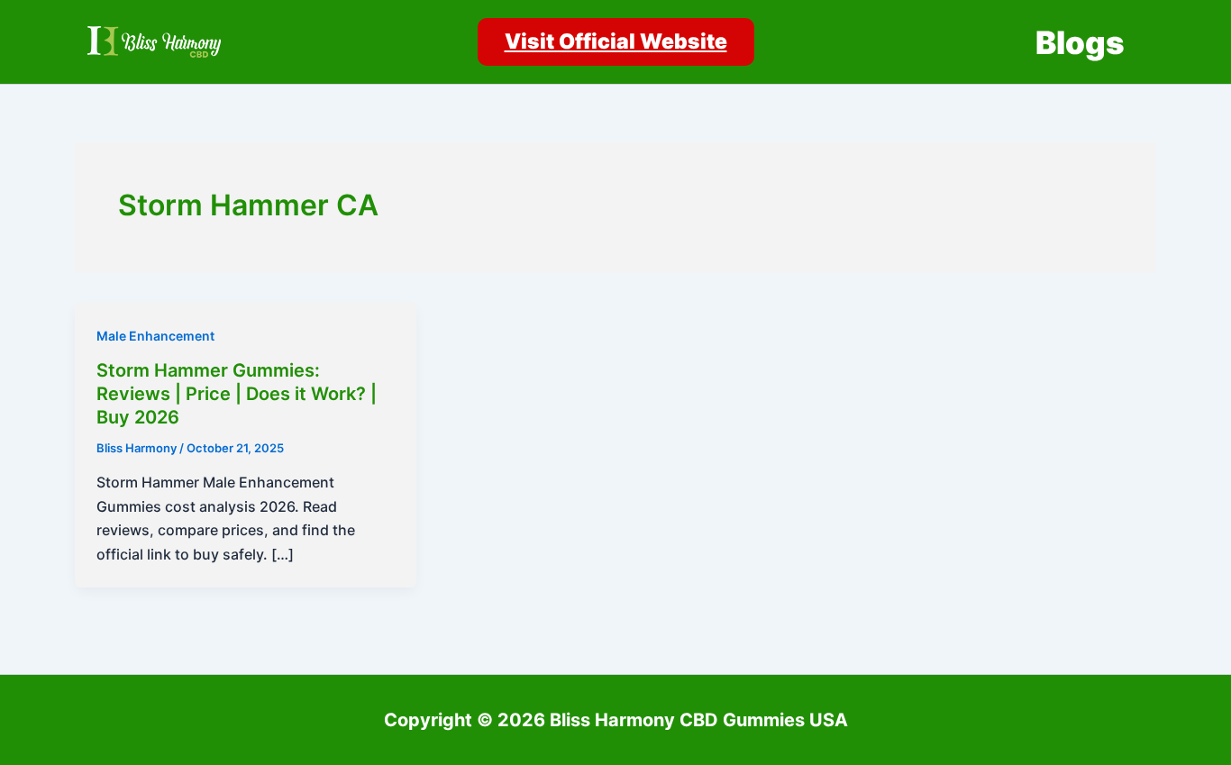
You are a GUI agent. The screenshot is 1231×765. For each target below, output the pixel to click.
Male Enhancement (155, 335)
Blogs (1080, 42)
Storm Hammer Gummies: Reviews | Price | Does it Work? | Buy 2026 (236, 394)
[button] (616, 42)
